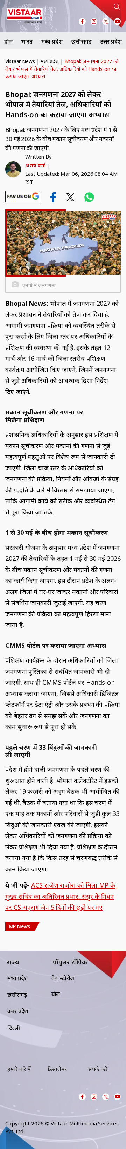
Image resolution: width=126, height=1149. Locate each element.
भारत (27, 41)
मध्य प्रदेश (52, 41)
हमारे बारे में (19, 1069)
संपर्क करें (98, 1069)
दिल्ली (13, 1028)
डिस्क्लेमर (57, 1069)
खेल (55, 994)
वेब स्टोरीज (62, 978)
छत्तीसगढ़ (81, 41)
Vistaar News (20, 61)
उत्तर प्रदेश (111, 41)
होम (8, 41)
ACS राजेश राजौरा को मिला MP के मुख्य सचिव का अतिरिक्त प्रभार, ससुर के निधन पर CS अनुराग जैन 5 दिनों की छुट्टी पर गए (60, 896)
